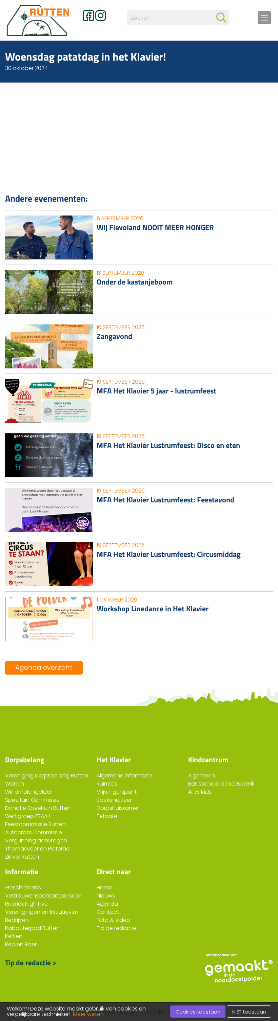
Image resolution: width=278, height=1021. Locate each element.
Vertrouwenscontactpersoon (44, 896)
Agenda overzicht (44, 667)
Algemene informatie (124, 775)
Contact (108, 912)
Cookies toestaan (198, 1011)
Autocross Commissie (33, 832)
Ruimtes (107, 784)
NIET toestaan (249, 1011)
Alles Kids (200, 792)
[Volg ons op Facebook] (88, 15)
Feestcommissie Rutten (35, 824)
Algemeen (201, 775)
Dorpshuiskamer (118, 808)
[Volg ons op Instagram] (100, 15)
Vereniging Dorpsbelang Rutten (46, 775)
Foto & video (113, 920)
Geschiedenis (23, 887)
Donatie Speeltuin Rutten (38, 808)
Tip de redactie (117, 928)
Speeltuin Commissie (32, 800)
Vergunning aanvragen (36, 840)
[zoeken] (221, 17)
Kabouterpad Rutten (32, 928)
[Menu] (264, 17)
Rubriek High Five (26, 904)
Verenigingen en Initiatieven (41, 912)
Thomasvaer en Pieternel (38, 849)
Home (104, 887)
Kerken (13, 936)
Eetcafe (107, 816)
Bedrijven (17, 920)
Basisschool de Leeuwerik (221, 784)
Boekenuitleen (115, 800)
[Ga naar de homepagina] (39, 20)
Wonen (14, 784)
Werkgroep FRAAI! (27, 816)
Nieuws (106, 896)
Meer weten (88, 1014)
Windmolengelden (29, 792)
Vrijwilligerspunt (117, 792)
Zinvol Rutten (22, 857)
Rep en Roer (21, 944)
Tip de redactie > (31, 962)
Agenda (107, 904)
